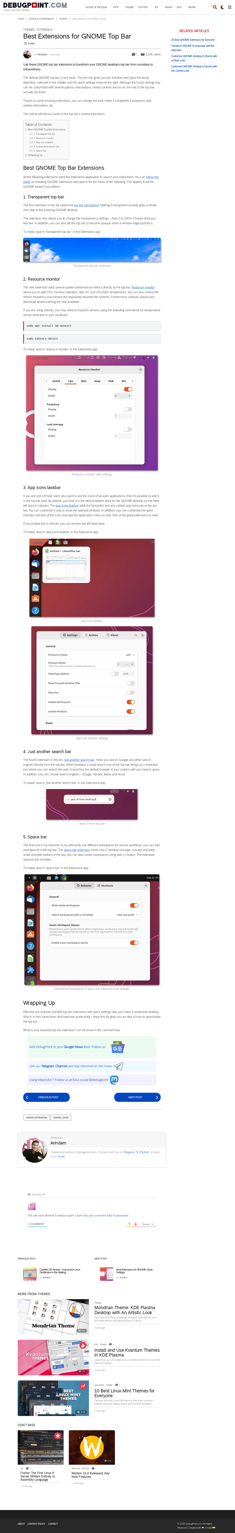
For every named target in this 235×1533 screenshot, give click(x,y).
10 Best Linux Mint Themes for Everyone (124, 1393)
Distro (143, 7)
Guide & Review (96, 7)
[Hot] (82, 1345)
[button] (215, 7)
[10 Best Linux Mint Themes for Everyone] (53, 1398)
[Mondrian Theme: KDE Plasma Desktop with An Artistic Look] (53, 1317)
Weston (85, 1468)
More (192, 7)
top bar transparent (86, 205)
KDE (96, 1344)
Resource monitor (143, 287)
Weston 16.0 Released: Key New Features (91, 1475)
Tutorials (44, 29)
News (168, 7)
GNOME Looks (61, 1117)
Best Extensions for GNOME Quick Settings (134, 1271)
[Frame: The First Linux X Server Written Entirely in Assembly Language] (41, 1447)
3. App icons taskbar (43, 142)
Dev (179, 7)
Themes (29, 29)
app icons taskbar (67, 505)
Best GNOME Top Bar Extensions (46, 129)
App (116, 7)
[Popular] (57, 1435)
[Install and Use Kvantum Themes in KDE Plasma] (53, 1357)
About (21, 1524)
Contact (53, 1524)
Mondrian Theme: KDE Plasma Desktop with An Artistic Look (124, 1310)
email (61, 1156)
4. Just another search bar (46, 146)
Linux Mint (99, 1385)
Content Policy (36, 1524)
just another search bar (79, 760)
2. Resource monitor (44, 138)
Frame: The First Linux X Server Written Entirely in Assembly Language (37, 1476)
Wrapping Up (35, 155)
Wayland (76, 1468)
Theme (129, 7)
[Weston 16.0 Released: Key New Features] (92, 1447)
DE (156, 7)
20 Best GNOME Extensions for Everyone (193, 39)
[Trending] (82, 1386)
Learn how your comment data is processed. (102, 1215)
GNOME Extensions (36, 1117)
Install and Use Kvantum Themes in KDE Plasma (127, 1352)
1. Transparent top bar (44, 133)
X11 (21, 1468)
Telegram (129, 1152)
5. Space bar (40, 150)
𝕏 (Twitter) (142, 1152)
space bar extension (77, 850)
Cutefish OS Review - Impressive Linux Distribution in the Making (60, 1271)
